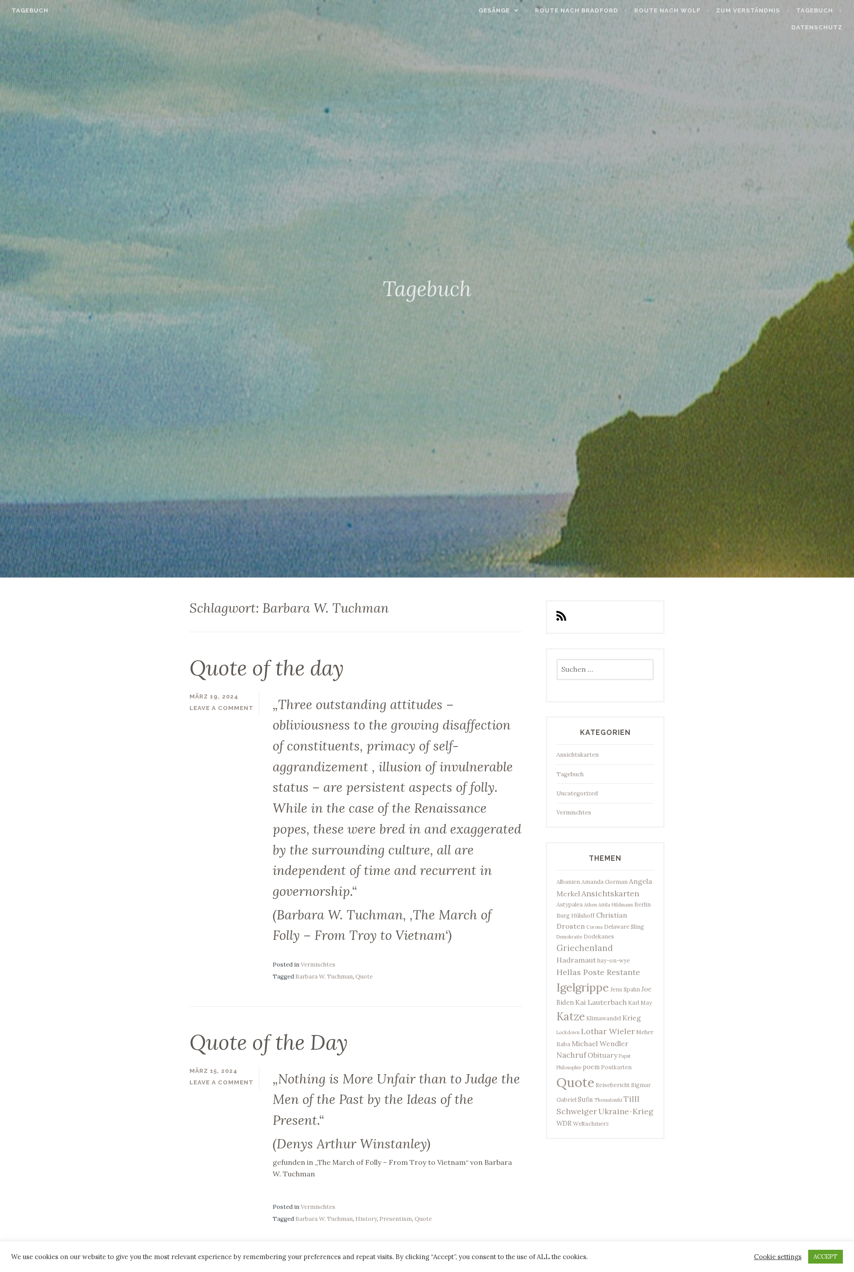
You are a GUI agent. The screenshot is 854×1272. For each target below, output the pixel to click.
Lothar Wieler (608, 1031)
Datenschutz (816, 27)
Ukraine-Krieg (625, 1111)
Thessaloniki (608, 1100)
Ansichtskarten (577, 754)
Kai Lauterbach (601, 1002)
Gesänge (494, 10)
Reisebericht (613, 1084)
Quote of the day (266, 667)
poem (591, 1067)
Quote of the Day (268, 1042)
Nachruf (571, 1055)
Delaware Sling (624, 926)
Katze (570, 1016)
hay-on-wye (613, 960)
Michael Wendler (600, 1043)
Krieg (631, 1017)
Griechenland (584, 948)
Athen (590, 905)
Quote (364, 976)
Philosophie (568, 1067)
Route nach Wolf (667, 10)
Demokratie (569, 937)
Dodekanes (599, 936)
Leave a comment (221, 708)
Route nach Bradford (576, 10)
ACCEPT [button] (826, 1256)
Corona (594, 927)
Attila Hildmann (615, 905)
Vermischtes (318, 964)
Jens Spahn (625, 989)
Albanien (568, 881)
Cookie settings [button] (778, 1257)
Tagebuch (30, 10)
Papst (625, 1056)
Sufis (585, 1099)
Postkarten (616, 1067)
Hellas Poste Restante (598, 972)
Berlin (642, 904)
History (366, 1219)
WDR (564, 1123)
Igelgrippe (582, 987)
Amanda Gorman (604, 881)
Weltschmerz (591, 1123)
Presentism (395, 1219)
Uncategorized (577, 793)
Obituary (602, 1055)
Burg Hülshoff (575, 915)
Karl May (640, 1002)
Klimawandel (603, 1018)
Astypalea (569, 904)
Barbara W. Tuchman (324, 976)
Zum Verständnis (748, 10)
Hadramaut (576, 959)
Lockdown (568, 1032)
